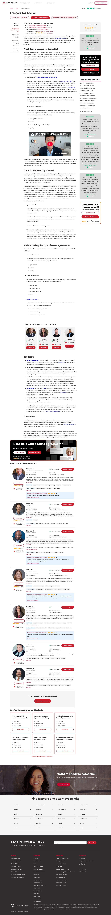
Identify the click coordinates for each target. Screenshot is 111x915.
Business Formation (16, 861)
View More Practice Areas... (32, 549)
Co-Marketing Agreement (41, 627)
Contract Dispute (15, 864)
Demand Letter (51, 627)
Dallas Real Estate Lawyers (86, 90)
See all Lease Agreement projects (42, 756)
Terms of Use (82, 871)
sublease (63, 392)
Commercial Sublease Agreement (58, 658)
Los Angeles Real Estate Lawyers (88, 98)
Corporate (58, 485)
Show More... (29, 482)
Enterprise (36, 874)
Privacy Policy (82, 869)
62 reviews (50, 33)
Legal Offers (37, 888)
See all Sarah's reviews (32, 600)
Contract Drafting (15, 866)
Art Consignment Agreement (33, 658)
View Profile (31, 347)
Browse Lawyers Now (42, 701)
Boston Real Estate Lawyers (87, 85)
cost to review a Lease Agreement (38, 27)
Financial (41, 547)
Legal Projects (37, 899)
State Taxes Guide (61, 882)
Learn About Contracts (40, 885)
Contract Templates (39, 872)
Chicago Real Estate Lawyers (87, 88)
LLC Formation (37, 901)
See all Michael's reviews (33, 497)
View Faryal (18, 621)
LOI (71, 81)
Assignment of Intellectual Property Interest (48, 685)
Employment (41, 485)
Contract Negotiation (16, 869)
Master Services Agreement (64, 589)
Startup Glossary (60, 877)
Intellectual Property (66, 485)
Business (35, 485)
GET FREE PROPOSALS (101, 3)
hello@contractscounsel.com (86, 861)
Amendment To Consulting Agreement (44, 552)
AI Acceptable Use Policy (32, 685)
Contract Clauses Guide (62, 858)
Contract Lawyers (38, 866)
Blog (17, 8)
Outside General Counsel (17, 877)
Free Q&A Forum (60, 861)
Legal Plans (36, 893)
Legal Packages (38, 891)
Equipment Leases (32, 299)
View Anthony (19, 683)
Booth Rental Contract (40, 488)
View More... (28, 490)
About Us (36, 858)
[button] (23, 805)
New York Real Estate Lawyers (87, 100)
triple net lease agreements (53, 411)
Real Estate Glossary (61, 874)
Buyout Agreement (40, 589)
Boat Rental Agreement (50, 523)
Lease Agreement (30, 488)
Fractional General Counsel (18, 874)
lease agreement (60, 38)
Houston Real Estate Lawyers (87, 95)
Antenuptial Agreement (58, 552)
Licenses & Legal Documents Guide (65, 872)
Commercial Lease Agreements (46, 77)
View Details (20, 729)
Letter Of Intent (64, 81)
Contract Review (15, 872)
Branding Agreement (44, 658)
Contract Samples (38, 869)
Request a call (63, 784)
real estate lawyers (43, 29)
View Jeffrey (19, 659)
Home (11, 8)
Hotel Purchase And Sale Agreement (63, 627)
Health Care (70, 547)
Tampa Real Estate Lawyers (87, 108)
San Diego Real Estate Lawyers (88, 105)
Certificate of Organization (62, 523)
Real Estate (29, 485)
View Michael (19, 483)
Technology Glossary (61, 885)
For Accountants (38, 880)
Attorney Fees (37, 861)
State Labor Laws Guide (62, 880)
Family (53, 485)
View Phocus (19, 518)
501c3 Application (39, 523)
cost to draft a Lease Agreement (37, 25)
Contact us (82, 858)
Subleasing (30, 388)
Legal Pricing (37, 896)
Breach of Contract (16, 858)
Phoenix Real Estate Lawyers (87, 103)
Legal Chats (59, 866)
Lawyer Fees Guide (61, 864)
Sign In (90, 3)
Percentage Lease (32, 360)
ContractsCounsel (69, 424)
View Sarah (18, 584)
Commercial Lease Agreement (53, 488)
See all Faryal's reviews (32, 638)
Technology (47, 485)
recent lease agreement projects (46, 31)
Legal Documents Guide (62, 869)
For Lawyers (37, 877)
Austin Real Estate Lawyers (86, 83)
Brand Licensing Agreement (64, 685)
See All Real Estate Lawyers (86, 111)
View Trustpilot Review (90, 47)
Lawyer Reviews (38, 882)
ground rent (61, 362)
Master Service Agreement (50, 589)
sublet (44, 388)
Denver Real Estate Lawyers (87, 93)
